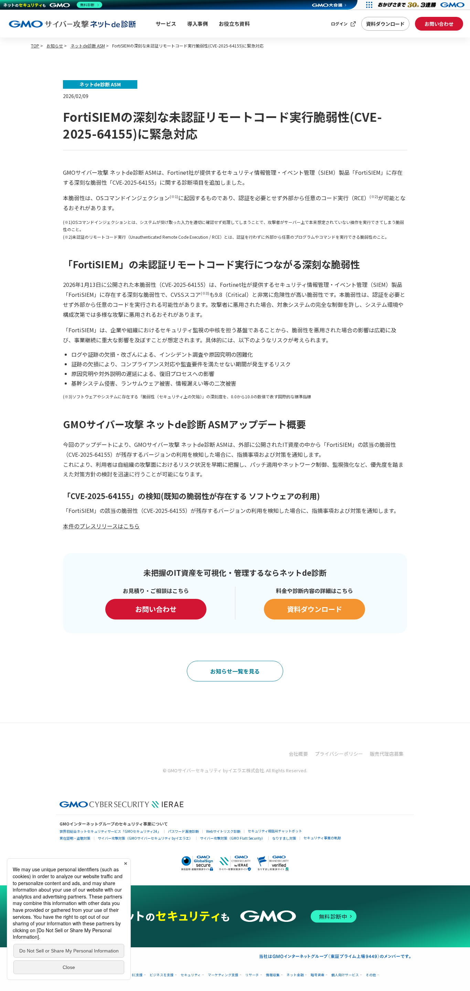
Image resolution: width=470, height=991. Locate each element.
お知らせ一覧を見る (235, 671)
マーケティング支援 (223, 975)
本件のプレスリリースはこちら (101, 526)
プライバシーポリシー (339, 753)
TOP (35, 46)
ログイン (339, 23)
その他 (371, 975)
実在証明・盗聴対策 (75, 838)
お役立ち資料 (234, 23)
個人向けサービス (345, 975)
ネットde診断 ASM (88, 46)
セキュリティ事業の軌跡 (322, 837)
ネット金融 (295, 975)
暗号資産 (317, 975)
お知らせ (54, 46)
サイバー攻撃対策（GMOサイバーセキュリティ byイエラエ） (145, 838)
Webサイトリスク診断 (223, 831)
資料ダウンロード (385, 23)
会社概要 (298, 753)
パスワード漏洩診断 (183, 831)
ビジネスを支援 (162, 975)
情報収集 (273, 975)
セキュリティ (191, 975)
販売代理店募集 (387, 753)
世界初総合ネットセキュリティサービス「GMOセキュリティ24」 (110, 831)
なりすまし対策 (284, 838)
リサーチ (252, 975)
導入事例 (197, 23)
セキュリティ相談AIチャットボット (275, 830)
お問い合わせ (439, 23)
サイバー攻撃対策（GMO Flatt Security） (232, 838)
